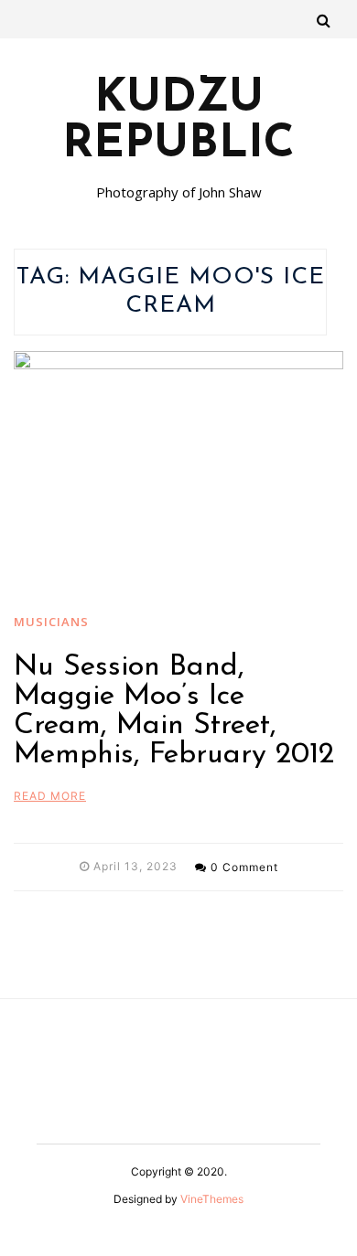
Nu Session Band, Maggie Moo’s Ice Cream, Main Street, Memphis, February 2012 (174, 711)
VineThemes (211, 1199)
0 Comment (244, 867)
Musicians (51, 621)
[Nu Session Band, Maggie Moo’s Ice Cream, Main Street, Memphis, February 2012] (178, 474)
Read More (50, 796)
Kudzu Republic (178, 122)
